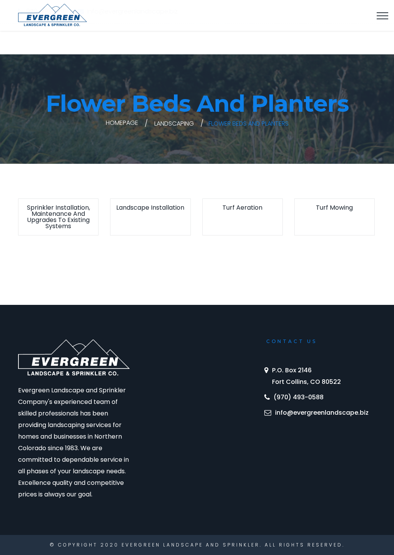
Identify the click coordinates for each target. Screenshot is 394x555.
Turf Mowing (334, 207)
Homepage (122, 122)
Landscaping (174, 123)
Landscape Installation (150, 207)
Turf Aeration (242, 207)
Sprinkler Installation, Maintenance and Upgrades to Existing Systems (58, 216)
